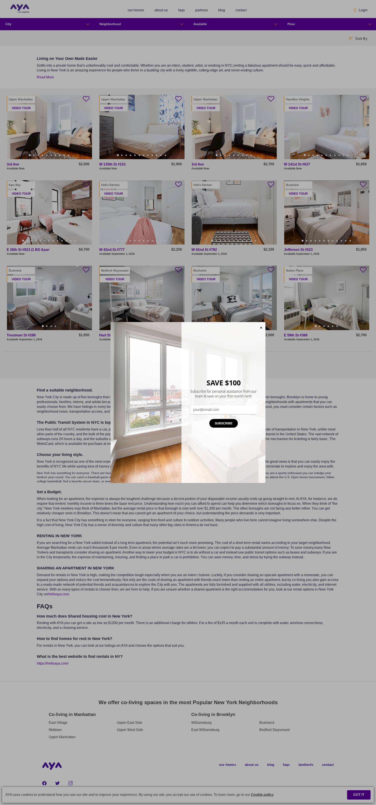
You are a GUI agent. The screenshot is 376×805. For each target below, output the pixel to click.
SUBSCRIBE (223, 423)
